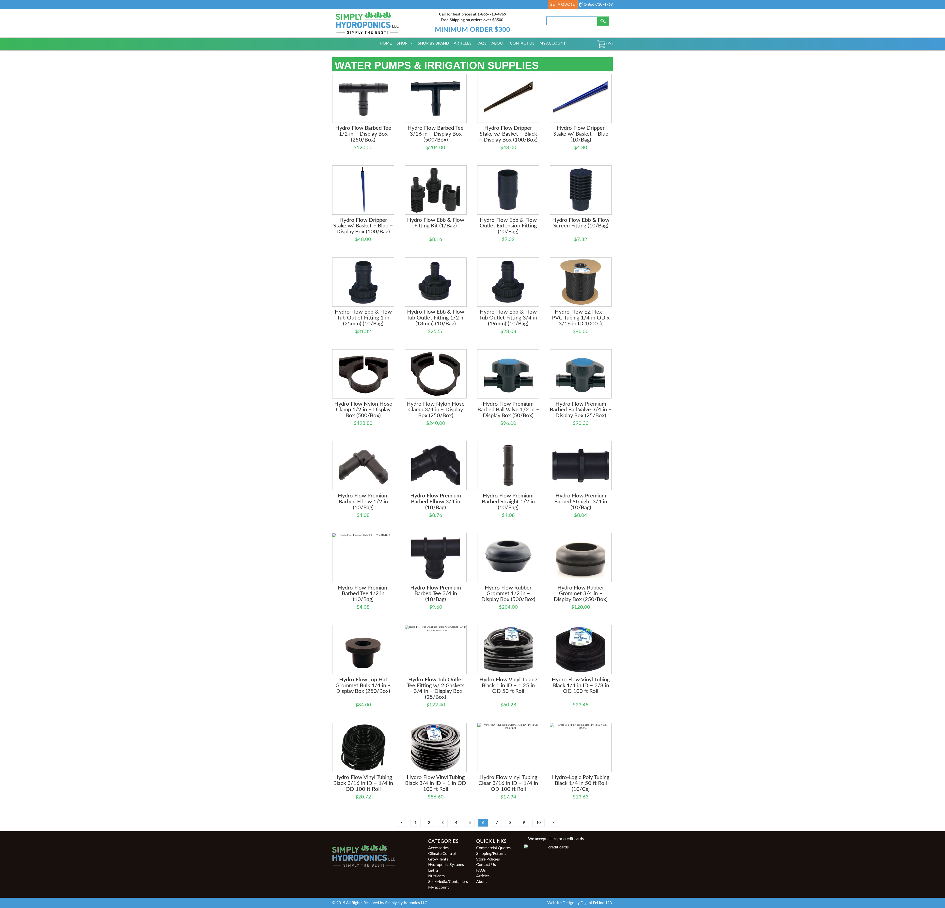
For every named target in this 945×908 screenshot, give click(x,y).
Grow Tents (438, 859)
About (498, 43)
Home (386, 43)
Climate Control (442, 854)
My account (552, 43)
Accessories (438, 848)
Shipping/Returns (491, 854)
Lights (433, 870)
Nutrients (436, 876)
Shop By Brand (433, 43)
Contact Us (522, 43)
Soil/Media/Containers (448, 882)
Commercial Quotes (493, 848)
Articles (463, 43)
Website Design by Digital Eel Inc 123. (580, 903)
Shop (402, 43)
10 (538, 823)
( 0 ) (609, 44)
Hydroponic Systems (446, 865)
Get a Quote (562, 4)
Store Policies (488, 859)
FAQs (481, 43)
